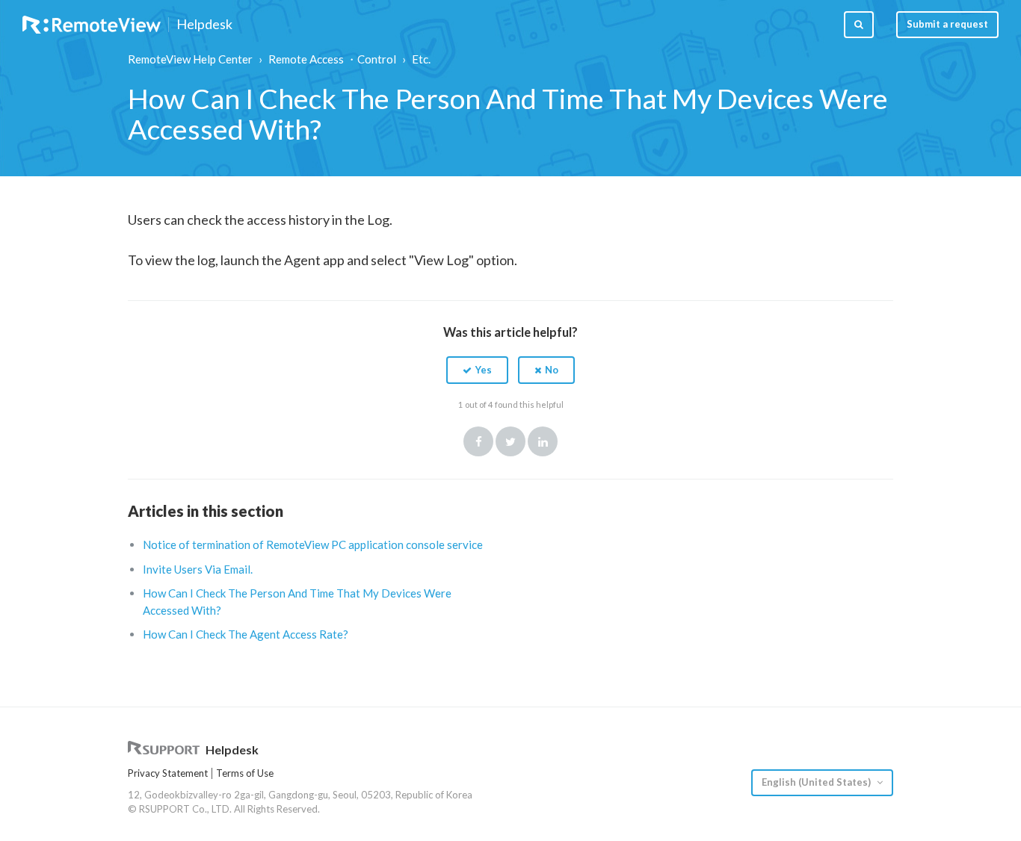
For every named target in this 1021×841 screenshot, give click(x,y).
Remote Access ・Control (332, 59)
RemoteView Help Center (190, 59)
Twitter (510, 441)
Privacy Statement (168, 773)
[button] (477, 369)
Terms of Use (245, 773)
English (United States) (817, 782)
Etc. (421, 59)
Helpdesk (204, 24)
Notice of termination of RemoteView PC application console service (313, 544)
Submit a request (947, 24)
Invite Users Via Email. (198, 569)
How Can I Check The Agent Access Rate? (245, 634)
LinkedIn (543, 441)
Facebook (478, 441)
